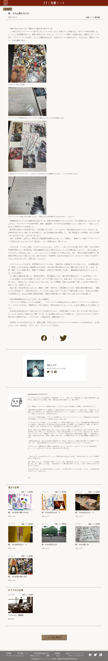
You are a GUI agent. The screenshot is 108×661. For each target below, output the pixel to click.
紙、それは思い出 (82, 544)
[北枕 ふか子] (35, 368)
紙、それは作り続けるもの (18, 512)
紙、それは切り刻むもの (17, 576)
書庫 (47, 656)
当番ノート (23, 653)
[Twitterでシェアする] (63, 338)
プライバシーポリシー (76, 656)
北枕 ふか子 (52, 365)
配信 (57, 653)
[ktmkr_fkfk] (48, 372)
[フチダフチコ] (16, 401)
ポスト (58, 656)
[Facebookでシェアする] (44, 338)
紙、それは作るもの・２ (17, 544)
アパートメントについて (14, 656)
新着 (8, 653)
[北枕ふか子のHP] (55, 372)
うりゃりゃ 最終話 (15, 615)
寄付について (35, 656)
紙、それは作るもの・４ (51, 512)
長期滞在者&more (41, 653)
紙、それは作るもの (49, 544)
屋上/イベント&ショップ (75, 653)
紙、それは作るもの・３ (84, 512)
